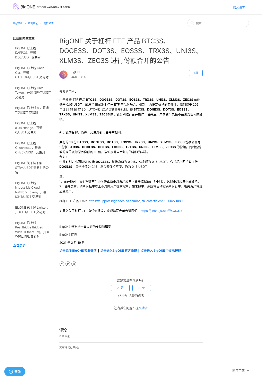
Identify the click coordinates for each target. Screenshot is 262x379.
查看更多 (19, 245)
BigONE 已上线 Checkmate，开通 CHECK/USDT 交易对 (30, 147)
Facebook (61, 263)
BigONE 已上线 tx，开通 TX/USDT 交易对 (32, 110)
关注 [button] (195, 72)
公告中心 (33, 23)
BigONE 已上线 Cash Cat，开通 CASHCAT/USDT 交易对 (32, 72)
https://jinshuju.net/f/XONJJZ (161, 211)
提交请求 (239, 7)
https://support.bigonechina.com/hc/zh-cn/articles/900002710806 (136, 201)
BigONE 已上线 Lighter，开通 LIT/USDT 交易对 (32, 210)
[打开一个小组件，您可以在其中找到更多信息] (14, 372)
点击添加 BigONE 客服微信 (78, 251)
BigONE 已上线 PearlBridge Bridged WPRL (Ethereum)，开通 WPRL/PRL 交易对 (32, 230)
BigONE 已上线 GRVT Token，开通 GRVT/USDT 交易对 (33, 92)
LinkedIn (73, 263)
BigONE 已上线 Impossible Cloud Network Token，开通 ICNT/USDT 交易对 (30, 190)
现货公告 (48, 23)
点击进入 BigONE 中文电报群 (161, 251)
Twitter (67, 263)
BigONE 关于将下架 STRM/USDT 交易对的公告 (32, 167)
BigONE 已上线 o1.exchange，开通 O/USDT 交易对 (28, 127)
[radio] (120, 288)
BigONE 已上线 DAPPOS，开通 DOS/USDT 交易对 (28, 52)
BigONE (18, 23)
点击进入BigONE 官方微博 (119, 251)
